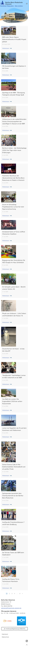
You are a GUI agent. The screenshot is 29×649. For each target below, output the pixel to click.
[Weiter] (22, 594)
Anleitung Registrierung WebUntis (15, 629)
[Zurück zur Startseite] (11, 4)
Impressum (5, 634)
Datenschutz (5, 637)
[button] (27, 3)
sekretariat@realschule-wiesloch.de (11, 608)
